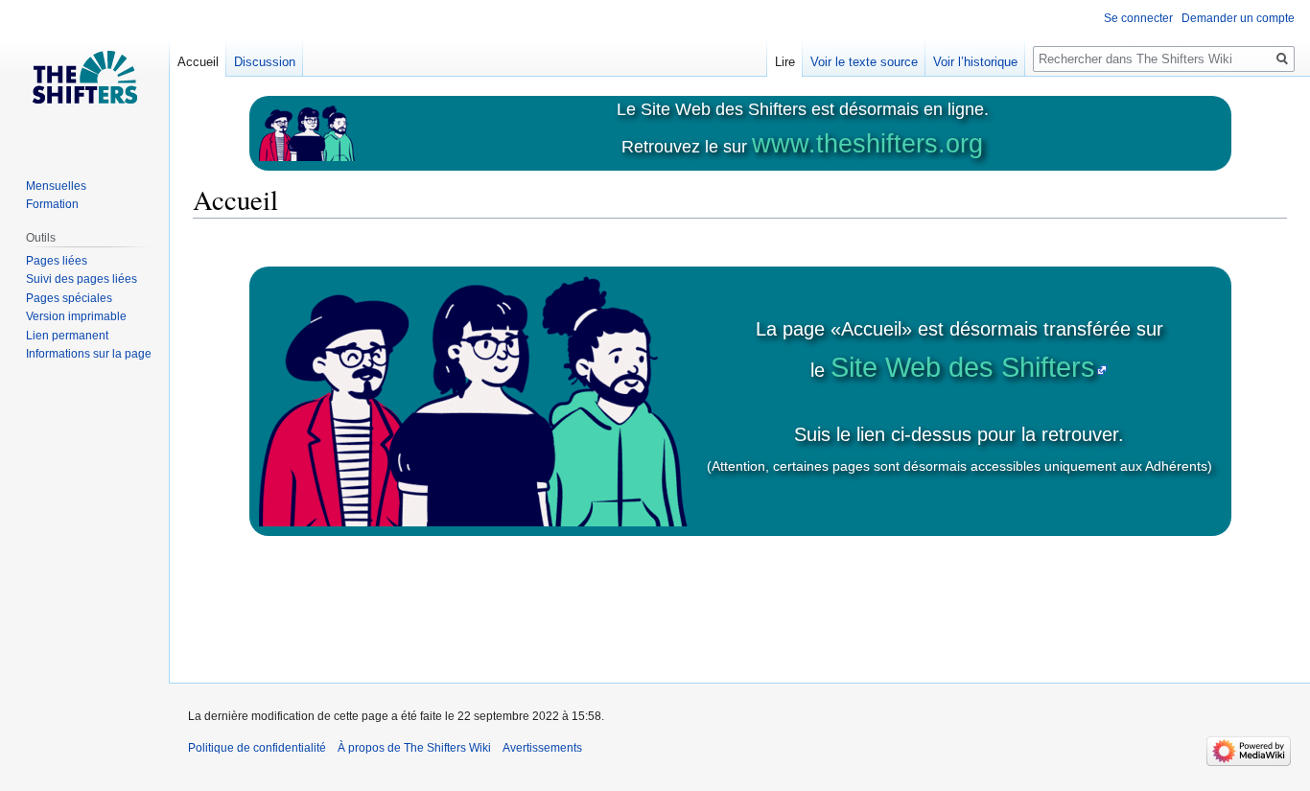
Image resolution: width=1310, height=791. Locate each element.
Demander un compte (1238, 18)
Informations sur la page (89, 354)
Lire (785, 62)
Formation (52, 204)
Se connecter (1138, 18)
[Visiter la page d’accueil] (84, 76)
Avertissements (542, 748)
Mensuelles (56, 186)
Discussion (264, 62)
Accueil (198, 62)
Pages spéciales (69, 298)
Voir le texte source (864, 62)
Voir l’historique (975, 62)
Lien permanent (67, 335)
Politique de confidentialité (257, 748)
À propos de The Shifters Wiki (414, 748)
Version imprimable (76, 316)
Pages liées (56, 261)
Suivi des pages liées (81, 279)
